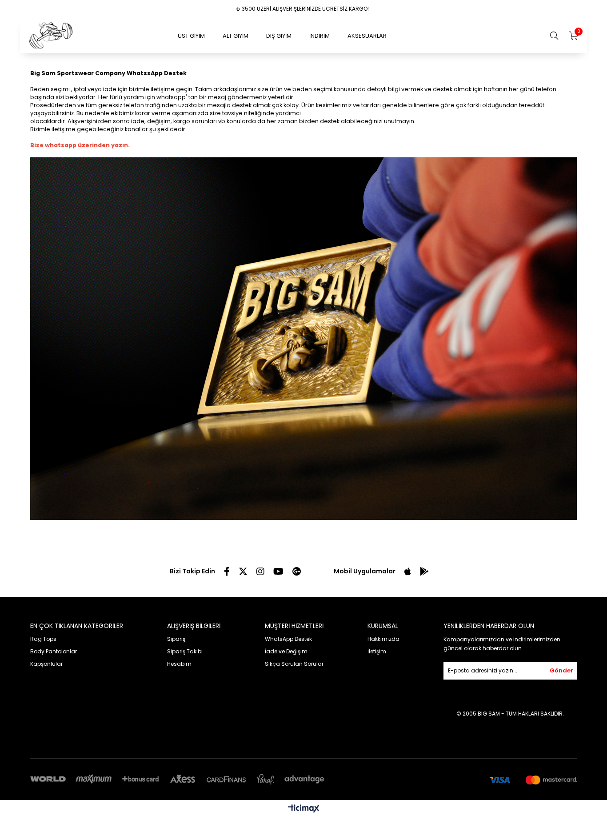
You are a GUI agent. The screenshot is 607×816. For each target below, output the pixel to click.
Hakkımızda (383, 639)
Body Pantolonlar (53, 651)
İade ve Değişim (286, 651)
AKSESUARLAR (367, 36)
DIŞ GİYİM (279, 36)
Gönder (561, 670)
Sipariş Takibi (185, 651)
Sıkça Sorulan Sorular (294, 664)
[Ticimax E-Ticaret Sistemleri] (303, 809)
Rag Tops (43, 639)
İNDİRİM (319, 36)
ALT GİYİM (235, 36)
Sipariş (176, 639)
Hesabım (179, 664)
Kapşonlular (46, 664)
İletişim (376, 651)
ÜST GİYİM (191, 36)
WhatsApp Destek (288, 639)
